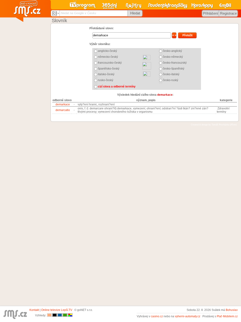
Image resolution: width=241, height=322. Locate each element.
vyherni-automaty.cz (187, 316)
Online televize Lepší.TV (56, 310)
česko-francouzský (175, 62)
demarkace (63, 104)
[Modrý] (59, 315)
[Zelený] (65, 315)
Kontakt (34, 310)
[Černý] (54, 315)
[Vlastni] (70, 315)
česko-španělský (173, 68)
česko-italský (171, 74)
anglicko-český (107, 51)
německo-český (108, 56)
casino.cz (157, 316)
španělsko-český (108, 68)
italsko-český (106, 74)
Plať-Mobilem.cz (227, 316)
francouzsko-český (110, 62)
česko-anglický (172, 51)
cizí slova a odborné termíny (117, 86)
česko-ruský (170, 80)
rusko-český (105, 80)
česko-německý (173, 56)
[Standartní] (49, 315)
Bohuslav (232, 310)
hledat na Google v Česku (78, 13)
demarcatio (63, 110)
